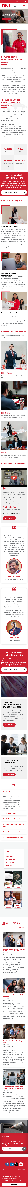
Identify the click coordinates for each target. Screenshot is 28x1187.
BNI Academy (18, 906)
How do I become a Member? (11, 819)
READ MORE (9, 725)
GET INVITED (9, 518)
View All (22, 927)
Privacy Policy (21, 1169)
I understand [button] (14, 1184)
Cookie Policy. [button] (18, 1180)
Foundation (9, 907)
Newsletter (8, 865)
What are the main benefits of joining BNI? (13, 825)
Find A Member (9, 856)
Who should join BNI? (9, 813)
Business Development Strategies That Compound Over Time (14, 950)
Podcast (18, 887)
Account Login (20, 1)
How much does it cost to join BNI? (13, 832)
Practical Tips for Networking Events (12, 1041)
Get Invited (6, 18)
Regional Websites (10, 859)
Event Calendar (10, 862)
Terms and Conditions (9, 1169)
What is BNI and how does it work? (13, 792)
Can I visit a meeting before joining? (13, 837)
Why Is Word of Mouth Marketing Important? (13, 995)
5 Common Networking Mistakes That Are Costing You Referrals (13, 1087)
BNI (8, 887)
